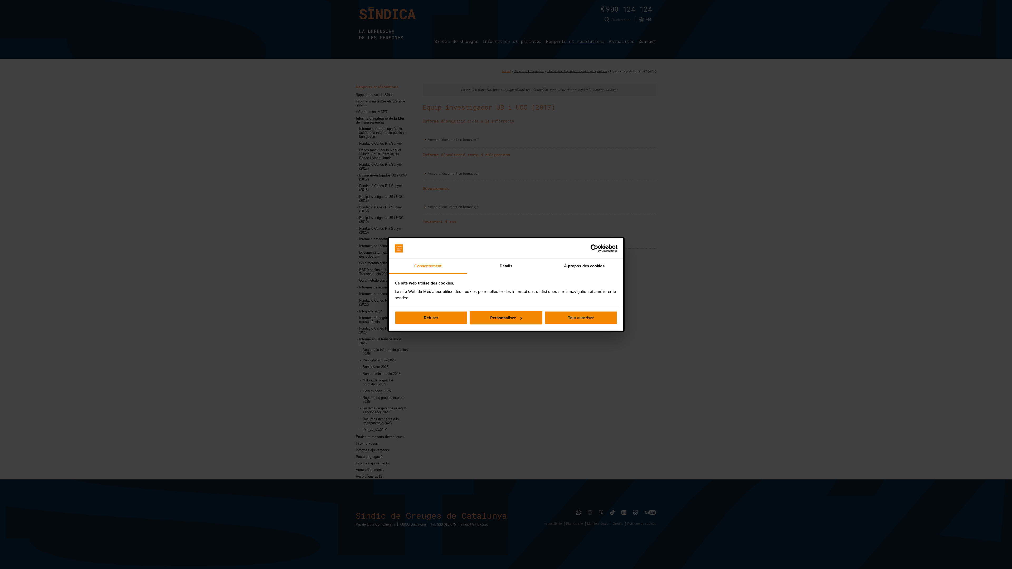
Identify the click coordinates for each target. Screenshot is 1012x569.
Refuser (431, 318)
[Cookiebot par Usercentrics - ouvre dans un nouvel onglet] (594, 248)
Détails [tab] (506, 265)
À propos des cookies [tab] (584, 265)
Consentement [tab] (427, 265)
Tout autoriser (581, 318)
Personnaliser (503, 318)
